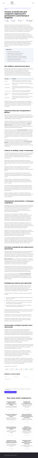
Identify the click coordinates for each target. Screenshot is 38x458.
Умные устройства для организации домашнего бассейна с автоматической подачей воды (27, 416)
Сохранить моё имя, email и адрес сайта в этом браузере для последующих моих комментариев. (18, 389)
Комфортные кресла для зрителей (14, 59)
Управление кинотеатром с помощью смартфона (16, 56)
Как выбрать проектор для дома (13, 51)
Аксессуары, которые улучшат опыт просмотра (16, 61)
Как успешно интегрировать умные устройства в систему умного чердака (26, 428)
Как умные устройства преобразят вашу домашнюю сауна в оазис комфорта (11, 403)
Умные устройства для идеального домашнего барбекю (11, 428)
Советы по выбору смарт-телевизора (14, 54)
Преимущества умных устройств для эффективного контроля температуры (27, 442)
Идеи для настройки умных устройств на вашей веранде (11, 415)
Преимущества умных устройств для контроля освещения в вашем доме (11, 441)
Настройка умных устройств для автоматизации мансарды (26, 402)
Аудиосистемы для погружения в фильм (15, 53)
